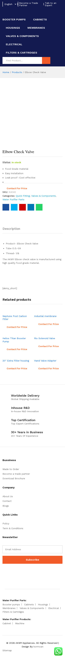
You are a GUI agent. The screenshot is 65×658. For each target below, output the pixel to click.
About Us (7, 496)
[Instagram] (13, 572)
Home (5, 72)
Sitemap (7, 650)
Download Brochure (13, 478)
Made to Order (10, 469)
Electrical (14, 44)
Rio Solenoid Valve (44, 338)
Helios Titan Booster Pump (14, 340)
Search (46, 60)
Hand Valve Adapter (45, 360)
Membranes (36, 28)
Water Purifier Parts (13, 199)
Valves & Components (22, 36)
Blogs (5, 505)
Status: (6, 162)
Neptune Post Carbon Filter (14, 317)
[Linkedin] (8, 572)
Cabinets (40, 19)
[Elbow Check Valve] (5, 207)
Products (17, 72)
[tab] (13, 230)
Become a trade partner (16, 473)
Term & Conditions (12, 528)
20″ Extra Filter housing (15, 360)
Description (11, 228)
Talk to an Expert (50, 4)
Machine (19, 623)
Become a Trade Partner (28, 4)
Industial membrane (45, 316)
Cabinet (6, 623)
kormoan (38, 646)
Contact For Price (17, 188)
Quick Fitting (23, 195)
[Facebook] (3, 572)
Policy (5, 523)
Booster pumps (14, 19)
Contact (7, 501)
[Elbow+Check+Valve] (14, 207)
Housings (13, 28)
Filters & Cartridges (21, 52)
